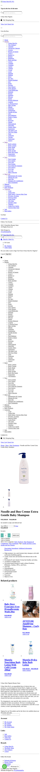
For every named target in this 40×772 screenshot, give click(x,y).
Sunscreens (11, 154)
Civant (10, 70)
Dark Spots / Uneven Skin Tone (17, 194)
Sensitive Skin (12, 202)
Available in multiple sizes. (12, 561)
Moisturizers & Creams (15, 176)
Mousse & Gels (12, 177)
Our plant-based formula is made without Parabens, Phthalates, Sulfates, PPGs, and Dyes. (19, 564)
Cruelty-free (8, 573)
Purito (10, 119)
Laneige (10, 102)
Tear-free (7, 566)
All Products (12, 155)
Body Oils (11, 149)
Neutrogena (11, 110)
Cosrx (10, 72)
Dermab (10, 73)
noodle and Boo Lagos (29, 543)
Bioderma (11, 58)
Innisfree (10, 95)
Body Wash (11, 147)
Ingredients (15, 548)
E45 (9, 82)
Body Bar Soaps (13, 152)
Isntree (10, 98)
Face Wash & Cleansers (15, 166)
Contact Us (4, 218)
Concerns (7, 189)
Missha (10, 107)
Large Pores (11, 199)
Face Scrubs (11, 164)
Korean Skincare (13, 100)
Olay (9, 114)
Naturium (11, 109)
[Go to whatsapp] (4, 766)
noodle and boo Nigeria (8, 545)
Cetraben (10, 65)
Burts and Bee (12, 60)
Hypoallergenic (8, 568)
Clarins (10, 67)
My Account (8, 722)
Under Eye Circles (13, 206)
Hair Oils (11, 179)
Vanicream (11, 139)
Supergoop (11, 129)
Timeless (10, 204)
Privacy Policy (8, 762)
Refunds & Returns (10, 760)
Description (7, 548)
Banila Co (11, 55)
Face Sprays (11, 167)
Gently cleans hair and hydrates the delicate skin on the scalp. (20, 557)
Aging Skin (11, 192)
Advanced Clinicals (14, 48)
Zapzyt (10, 140)
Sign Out (8, 254)
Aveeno (10, 50)
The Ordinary (12, 45)
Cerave (10, 62)
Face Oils (11, 162)
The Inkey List (12, 130)
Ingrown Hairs (12, 197)
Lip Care (10, 171)
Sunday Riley (12, 127)
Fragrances (7, 186)
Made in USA (8, 576)
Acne (9, 191)
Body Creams (12, 145)
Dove (9, 77)
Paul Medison (12, 115)
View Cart (4, 24)
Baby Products (8, 187)
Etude (10, 83)
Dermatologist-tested (10, 571)
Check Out (10, 24)
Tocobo (10, 137)
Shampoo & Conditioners (15, 181)
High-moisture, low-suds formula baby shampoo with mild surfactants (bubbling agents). (21, 554)
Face (5, 157)
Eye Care (11, 169)
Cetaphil (10, 63)
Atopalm (10, 46)
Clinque (10, 68)
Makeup (6, 184)
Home (6, 40)
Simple (10, 122)
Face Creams (12, 159)
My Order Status (9, 727)
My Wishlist (8, 246)
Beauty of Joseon (13, 51)
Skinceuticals (12, 124)
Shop (7, 445)
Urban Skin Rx (12, 43)
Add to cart (16, 535)
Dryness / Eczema (13, 196)
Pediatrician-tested (9, 570)
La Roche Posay (13, 103)
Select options (27, 670)
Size (2, 526)
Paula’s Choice (12, 117)
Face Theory (12, 87)
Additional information (25, 548)
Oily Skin (11, 201)
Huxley (10, 93)
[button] (5, 538)
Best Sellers (7, 211)
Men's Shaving (12, 172)
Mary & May (12, 105)
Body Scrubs (12, 150)
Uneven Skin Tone (13, 207)
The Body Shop (9, 748)
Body (6, 142)
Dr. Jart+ (10, 78)
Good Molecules (13, 90)
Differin (10, 75)
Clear (16, 526)
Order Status (8, 247)
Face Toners (11, 161)
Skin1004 (11, 125)
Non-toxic (7, 575)
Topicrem (11, 135)
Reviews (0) (8, 550)
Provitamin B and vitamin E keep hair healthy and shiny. (21, 560)
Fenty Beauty (12, 88)
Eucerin (10, 85)
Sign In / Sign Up (8, 239)
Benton (10, 57)
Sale (5, 209)
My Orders (7, 723)
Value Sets (7, 737)
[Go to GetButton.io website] (4, 770)
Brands (6, 41)
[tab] (7, 548)
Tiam (9, 134)
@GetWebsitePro (6, 232)
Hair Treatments (13, 182)
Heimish (10, 92)
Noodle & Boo (12, 112)
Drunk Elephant (13, 80)
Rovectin (10, 120)
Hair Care (7, 174)
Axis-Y (10, 53)
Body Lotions (12, 144)
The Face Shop (12, 132)
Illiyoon (10, 97)
